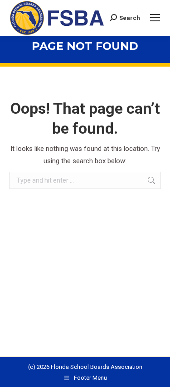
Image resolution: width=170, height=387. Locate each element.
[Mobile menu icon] (155, 18)
